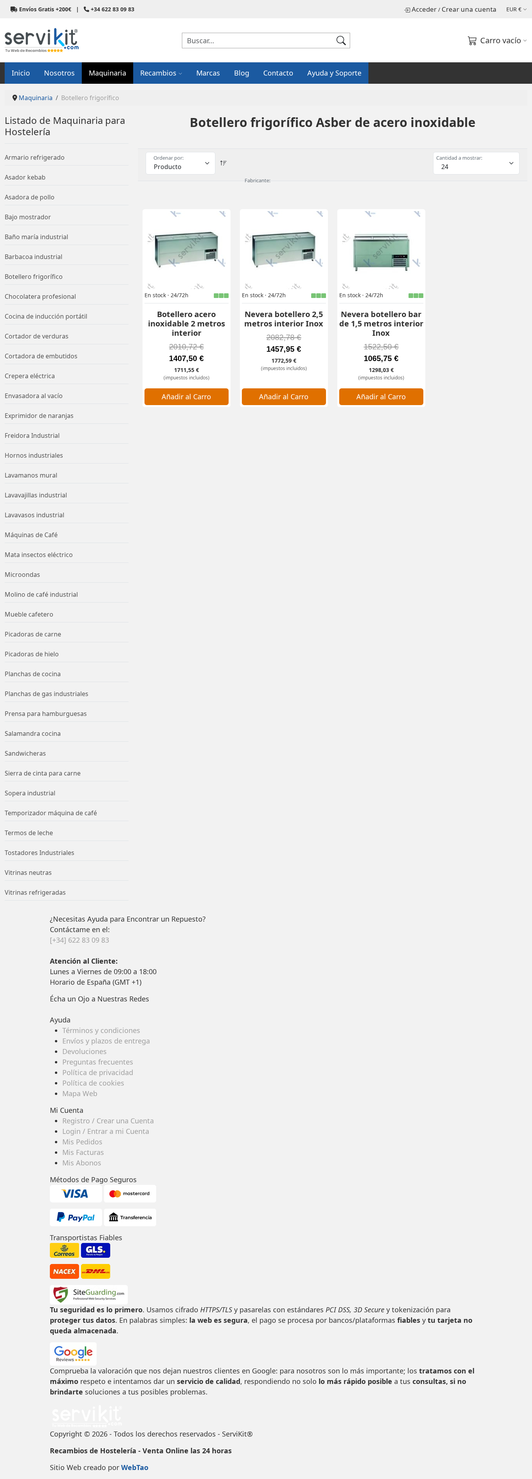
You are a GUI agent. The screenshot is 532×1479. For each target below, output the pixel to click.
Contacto (278, 73)
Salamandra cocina (33, 733)
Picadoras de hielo (32, 654)
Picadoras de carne (33, 634)
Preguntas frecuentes (97, 1062)
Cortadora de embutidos (41, 356)
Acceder (424, 9)
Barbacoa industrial (33, 256)
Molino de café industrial (41, 594)
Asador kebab (25, 177)
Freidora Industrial (32, 435)
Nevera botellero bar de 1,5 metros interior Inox (381, 323)
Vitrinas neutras (28, 872)
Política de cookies (93, 1083)
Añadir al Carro (186, 396)
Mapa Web (79, 1093)
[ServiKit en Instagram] (53, 1009)
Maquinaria (107, 73)
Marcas (208, 73)
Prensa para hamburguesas (46, 713)
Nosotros (59, 73)
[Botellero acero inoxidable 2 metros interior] (186, 250)
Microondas (22, 574)
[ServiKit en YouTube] (55, 1009)
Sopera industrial (30, 793)
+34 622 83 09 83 (112, 9)
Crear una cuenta (469, 9)
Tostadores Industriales (39, 852)
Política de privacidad (97, 1072)
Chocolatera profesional (40, 296)
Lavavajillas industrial (36, 495)
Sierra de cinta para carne (43, 773)
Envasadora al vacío (34, 395)
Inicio (21, 73)
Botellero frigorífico (34, 276)
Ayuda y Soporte (334, 73)
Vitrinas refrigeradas (35, 892)
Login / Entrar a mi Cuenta (105, 1131)
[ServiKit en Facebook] (51, 1009)
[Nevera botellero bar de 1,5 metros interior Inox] (381, 250)
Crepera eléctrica (30, 376)
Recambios (158, 73)
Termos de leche (29, 833)
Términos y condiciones (101, 1030)
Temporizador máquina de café (51, 813)
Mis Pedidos (82, 1141)
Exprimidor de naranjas (39, 415)
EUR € (513, 9)
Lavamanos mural (31, 475)
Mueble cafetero (29, 614)
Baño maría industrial (36, 237)
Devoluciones (84, 1051)
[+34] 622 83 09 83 (79, 940)
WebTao (134, 1467)
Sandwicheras (25, 753)
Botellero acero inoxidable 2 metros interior (186, 323)
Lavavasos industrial (34, 515)
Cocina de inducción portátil (46, 316)
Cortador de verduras (37, 336)
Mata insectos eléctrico (39, 554)
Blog (241, 73)
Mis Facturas (83, 1152)
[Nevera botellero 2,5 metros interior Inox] (284, 250)
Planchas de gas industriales (46, 693)
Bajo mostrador (28, 217)
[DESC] (223, 163)
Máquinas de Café (31, 535)
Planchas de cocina (33, 674)
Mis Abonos (81, 1162)
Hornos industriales (34, 455)
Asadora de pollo (30, 197)
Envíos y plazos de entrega (106, 1040)
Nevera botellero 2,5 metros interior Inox (283, 319)
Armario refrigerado (35, 157)
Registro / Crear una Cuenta (108, 1120)
